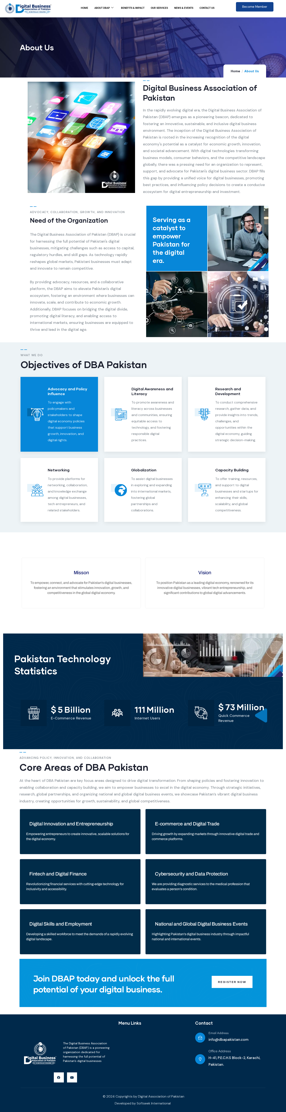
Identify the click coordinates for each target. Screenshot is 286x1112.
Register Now (232, 982)
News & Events (183, 7)
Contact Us (207, 7)
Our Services (159, 7)
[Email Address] (200, 1038)
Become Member (254, 7)
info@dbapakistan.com (229, 1039)
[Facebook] (59, 1077)
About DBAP (102, 7)
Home (84, 7)
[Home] (40, 1054)
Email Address (219, 1033)
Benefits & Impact (132, 7)
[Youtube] (72, 1077)
